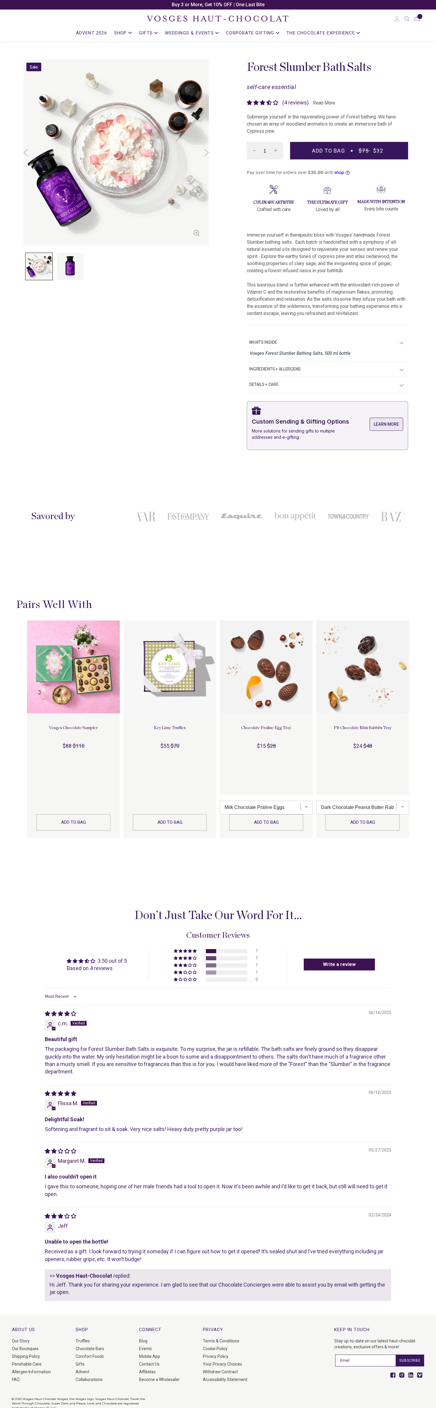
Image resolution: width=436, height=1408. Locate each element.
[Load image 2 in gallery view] (70, 266)
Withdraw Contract (220, 1371)
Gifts (80, 1364)
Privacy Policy (215, 1356)
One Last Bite (250, 4)
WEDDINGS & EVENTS (190, 33)
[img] (60, 1014)
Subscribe (410, 1360)
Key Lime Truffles (170, 728)
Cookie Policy (215, 1348)
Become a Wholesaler (159, 1379)
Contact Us (149, 1364)
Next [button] (206, 152)
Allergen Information (31, 1371)
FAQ (16, 1379)
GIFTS (146, 33)
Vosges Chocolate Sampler (73, 728)
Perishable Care (27, 1364)
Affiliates (147, 1371)
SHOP (121, 33)
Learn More (386, 424)
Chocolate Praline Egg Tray (266, 728)
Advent (82, 1371)
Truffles (83, 1341)
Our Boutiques (25, 1348)
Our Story (21, 1341)
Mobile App (149, 1356)
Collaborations (89, 1379)
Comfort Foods (90, 1356)
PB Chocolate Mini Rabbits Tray (363, 728)
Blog (143, 1341)
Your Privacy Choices (222, 1364)
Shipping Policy (26, 1356)
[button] (407, 18)
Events (145, 1348)
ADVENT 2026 (91, 33)
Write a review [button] (339, 964)
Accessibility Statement (225, 1379)
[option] (218, 4)
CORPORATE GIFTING (251, 33)
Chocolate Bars (90, 1348)
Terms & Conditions (221, 1341)
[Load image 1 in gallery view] (39, 266)
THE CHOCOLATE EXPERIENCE (322, 33)
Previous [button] (25, 152)
